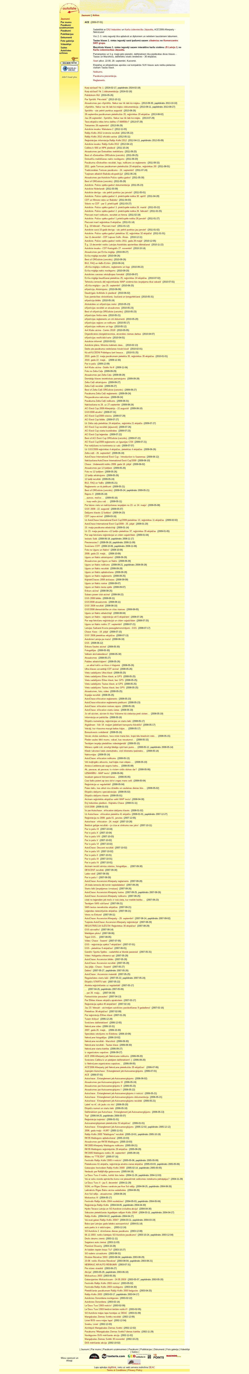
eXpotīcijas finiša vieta (96, 315)
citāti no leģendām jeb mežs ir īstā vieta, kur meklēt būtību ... (115, 900)
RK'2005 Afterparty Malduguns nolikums (104, 1145)
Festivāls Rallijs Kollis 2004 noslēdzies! (104, 1201)
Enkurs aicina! (92, 591)
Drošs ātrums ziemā (95, 1238)
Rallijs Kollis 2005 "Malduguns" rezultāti (104, 1134)
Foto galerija (67, 41)
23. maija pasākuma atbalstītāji (100, 527)
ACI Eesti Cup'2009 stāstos (98, 416)
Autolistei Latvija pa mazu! (98, 639)
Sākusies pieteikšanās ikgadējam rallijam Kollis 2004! (111, 1212)
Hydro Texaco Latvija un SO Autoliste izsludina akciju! (111, 1208)
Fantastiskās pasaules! (96, 996)
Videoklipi (66, 44)
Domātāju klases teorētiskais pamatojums (105, 378)
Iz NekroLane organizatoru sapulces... (103, 1063)
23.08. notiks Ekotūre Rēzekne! (100, 1261)
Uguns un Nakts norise (96, 583)
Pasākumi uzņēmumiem (66, 26)
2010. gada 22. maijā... (96, 360)
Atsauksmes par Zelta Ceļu (98, 375)
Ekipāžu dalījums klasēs (97, 795)
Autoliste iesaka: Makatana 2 (99, 129)
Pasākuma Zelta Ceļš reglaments (101, 393)
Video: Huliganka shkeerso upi (100, 955)
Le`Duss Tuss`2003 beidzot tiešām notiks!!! (106, 1309)
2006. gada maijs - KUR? (97, 1130)
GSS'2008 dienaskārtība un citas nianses (105, 609)
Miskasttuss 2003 (93, 1276)
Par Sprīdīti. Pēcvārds (96, 99)
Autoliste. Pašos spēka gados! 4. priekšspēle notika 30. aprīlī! (115, 196)
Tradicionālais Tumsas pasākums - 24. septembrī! (109, 170)
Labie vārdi (90, 873)
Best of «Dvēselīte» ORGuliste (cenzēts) (105, 155)
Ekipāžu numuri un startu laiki (99, 1108)
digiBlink (112, 1367)
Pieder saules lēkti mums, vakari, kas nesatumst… (110, 739)
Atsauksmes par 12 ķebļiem (98, 468)
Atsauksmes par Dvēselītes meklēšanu (104, 151)
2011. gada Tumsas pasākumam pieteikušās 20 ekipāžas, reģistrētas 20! (121, 166)
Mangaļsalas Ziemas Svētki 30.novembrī (105, 1339)
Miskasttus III (91, 1197)
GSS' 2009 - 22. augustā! (97, 509)
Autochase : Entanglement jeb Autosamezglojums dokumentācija (117, 1097)
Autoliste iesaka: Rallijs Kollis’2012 (102, 144)
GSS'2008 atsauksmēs (96, 602)
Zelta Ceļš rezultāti (94, 386)
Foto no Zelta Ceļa (94, 371)
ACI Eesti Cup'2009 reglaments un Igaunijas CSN (109, 442)
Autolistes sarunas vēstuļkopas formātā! (104, 274)
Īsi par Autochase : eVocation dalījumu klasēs (107, 810)
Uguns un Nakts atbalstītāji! (98, 613)
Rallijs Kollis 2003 (93, 1294)
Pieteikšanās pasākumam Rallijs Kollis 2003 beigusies (111, 1290)
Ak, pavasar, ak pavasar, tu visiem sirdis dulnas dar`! (111, 769)
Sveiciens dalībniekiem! (96, 1022)
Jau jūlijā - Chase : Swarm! (98, 967)
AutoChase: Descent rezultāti (99, 847)
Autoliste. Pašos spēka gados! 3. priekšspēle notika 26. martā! (116, 207)
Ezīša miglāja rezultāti (96, 255)
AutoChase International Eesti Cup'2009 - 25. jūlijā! (109, 524)
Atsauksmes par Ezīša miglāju (100, 252)
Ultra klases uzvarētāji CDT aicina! (102, 669)
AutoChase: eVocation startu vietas (102, 710)
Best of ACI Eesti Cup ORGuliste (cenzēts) (106, 438)
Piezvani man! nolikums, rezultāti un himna (106, 215)
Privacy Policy (135, 1370)
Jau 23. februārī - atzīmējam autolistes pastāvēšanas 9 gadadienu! (117, 1007)
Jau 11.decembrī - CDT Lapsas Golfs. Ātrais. (107, 237)
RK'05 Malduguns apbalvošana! (100, 1138)
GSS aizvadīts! (92, 929)
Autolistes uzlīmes (65, 51)
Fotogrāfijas (90, 650)
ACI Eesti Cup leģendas (96, 434)
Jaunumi (85, 15)
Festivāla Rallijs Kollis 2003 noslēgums (104, 1287)
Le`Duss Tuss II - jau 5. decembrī (101, 1182)
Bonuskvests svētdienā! (96, 732)
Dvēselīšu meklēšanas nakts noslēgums (104, 159)
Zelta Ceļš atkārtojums (96, 382)
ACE (87, 1074)
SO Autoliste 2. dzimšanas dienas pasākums (107, 1231)
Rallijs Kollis (91, 1216)
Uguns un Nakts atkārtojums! (99, 557)
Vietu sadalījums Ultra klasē (98, 672)
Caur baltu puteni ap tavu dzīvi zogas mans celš (108, 780)
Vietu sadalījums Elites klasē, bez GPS (104, 680)
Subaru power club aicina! (97, 594)
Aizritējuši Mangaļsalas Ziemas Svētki (103, 1328)
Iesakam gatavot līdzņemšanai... (101, 777)
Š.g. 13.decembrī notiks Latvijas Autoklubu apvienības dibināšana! (117, 244)
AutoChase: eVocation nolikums (100, 758)
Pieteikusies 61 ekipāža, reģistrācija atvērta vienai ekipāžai (114, 1164)
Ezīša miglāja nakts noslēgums (100, 270)
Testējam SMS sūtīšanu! (97, 903)
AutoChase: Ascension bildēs (99, 959)
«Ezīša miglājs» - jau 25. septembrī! (102, 285)
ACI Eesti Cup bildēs (95, 419)
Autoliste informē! (93, 341)
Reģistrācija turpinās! (95, 1119)
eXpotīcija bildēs (93, 300)
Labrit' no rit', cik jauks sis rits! (100, 1104)
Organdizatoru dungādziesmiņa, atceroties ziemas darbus (113, 334)
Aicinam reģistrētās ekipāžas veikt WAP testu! (108, 799)
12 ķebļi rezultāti (93, 479)
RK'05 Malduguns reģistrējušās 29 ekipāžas (106, 1149)
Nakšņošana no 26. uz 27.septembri (102, 404)
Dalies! (88, 970)
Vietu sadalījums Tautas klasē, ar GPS (104, 684)
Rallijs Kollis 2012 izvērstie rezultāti (102, 133)
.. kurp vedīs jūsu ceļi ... (97, 501)
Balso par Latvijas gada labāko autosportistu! (107, 1223)
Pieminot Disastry (93, 1246)
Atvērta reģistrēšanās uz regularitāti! (102, 985)
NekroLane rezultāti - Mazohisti (100, 1041)
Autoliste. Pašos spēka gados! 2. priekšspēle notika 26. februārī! (116, 211)
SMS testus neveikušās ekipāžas (101, 907)
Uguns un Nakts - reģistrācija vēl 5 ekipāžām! (107, 617)
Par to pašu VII (92, 851)
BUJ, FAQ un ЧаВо (94, 483)
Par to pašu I (91, 877)
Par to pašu (90, 363)
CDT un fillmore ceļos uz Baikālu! (101, 200)
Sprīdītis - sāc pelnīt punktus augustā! (103, 110)
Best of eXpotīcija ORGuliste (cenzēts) (104, 311)
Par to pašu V (91, 840)
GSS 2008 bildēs (93, 598)
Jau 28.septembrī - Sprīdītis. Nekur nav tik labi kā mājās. (113, 118)
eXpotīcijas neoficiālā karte (98, 337)
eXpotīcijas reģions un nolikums (100, 323)
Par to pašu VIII (92, 836)
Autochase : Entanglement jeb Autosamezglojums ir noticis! (114, 1093)
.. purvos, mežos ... (94, 497)
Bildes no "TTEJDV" (95, 1156)
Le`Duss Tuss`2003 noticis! (98, 1305)
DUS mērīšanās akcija (96, 1343)
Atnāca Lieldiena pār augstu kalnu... (102, 765)
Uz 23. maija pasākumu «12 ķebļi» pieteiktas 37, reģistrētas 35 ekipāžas (120, 531)
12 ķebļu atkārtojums (95, 475)
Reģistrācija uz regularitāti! (98, 784)
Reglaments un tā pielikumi (98, 486)
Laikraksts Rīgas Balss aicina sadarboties (105, 1190)
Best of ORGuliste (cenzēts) (98, 181)
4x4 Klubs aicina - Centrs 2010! (100, 330)
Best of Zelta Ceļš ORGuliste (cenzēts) (104, 390)
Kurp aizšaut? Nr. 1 (94, 87)
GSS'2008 (90, 806)
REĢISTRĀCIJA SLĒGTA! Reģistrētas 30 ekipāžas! (110, 926)
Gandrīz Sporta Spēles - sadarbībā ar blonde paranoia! (111, 952)
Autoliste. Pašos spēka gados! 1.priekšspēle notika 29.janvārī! (115, 218)
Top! (87, 1115)
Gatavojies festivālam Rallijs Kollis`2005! (105, 1168)
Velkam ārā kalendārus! (96, 654)
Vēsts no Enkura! (93, 914)
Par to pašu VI (92, 844)
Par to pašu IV (92, 862)
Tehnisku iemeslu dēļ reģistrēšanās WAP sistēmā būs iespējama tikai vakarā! (123, 282)
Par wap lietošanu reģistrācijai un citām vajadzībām (110, 535)
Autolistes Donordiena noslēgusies (102, 1298)
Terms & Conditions (116, 1370)
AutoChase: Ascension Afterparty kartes (104, 892)
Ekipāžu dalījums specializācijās (101, 792)
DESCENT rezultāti (94, 870)
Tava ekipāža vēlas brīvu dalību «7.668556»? (107, 121)
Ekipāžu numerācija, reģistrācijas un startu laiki (108, 721)
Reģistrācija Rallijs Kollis (97, 1205)
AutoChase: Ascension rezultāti (100, 963)
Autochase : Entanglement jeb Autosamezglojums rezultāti (113, 1101)
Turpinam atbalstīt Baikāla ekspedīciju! (104, 174)
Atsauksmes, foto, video (97, 691)
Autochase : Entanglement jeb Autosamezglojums (109, 1078)
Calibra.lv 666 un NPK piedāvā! (100, 148)
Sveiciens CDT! (92, 546)
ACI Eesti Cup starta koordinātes (101, 430)
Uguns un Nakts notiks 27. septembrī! (103, 624)
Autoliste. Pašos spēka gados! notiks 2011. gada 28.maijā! (113, 241)
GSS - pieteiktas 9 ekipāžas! (99, 948)
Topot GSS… (91, 937)
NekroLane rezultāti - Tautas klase (101, 1045)
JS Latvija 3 (171, 47)
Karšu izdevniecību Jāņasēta (139, 29)
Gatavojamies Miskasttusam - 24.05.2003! (105, 1279)
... (86, 989)
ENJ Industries (114, 29)
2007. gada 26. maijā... (96, 1030)
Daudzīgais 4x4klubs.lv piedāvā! (101, 293)
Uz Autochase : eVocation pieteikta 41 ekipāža (107, 814)
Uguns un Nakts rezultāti (97, 568)
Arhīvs (95, 15)
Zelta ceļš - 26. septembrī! (98, 453)
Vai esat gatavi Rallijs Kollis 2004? (102, 1220)
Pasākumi (66, 30)
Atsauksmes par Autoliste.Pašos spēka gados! (108, 177)
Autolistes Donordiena (95, 1302)
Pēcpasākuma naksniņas (97, 397)
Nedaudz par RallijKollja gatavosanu (102, 1171)
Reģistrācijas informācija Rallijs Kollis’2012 (106, 140)
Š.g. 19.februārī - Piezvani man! (100, 226)
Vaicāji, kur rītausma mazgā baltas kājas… (106, 728)
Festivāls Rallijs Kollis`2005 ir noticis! (103, 1160)
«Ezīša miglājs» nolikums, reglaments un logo (107, 267)
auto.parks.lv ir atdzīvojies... (99, 1227)
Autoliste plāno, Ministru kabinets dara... (104, 345)
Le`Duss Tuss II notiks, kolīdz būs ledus (104, 1175)
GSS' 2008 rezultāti (94, 605)
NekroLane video (93, 1026)
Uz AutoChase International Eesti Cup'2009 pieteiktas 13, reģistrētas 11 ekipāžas (124, 520)
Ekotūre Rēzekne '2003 (96, 1257)
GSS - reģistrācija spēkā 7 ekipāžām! (103, 944)
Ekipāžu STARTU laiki (96, 981)
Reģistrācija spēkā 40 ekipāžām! (101, 1004)
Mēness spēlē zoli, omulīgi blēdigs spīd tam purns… (110, 747)
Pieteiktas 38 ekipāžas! (96, 1011)
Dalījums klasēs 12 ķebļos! (98, 512)
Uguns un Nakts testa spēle (98, 587)
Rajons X (89, 494)
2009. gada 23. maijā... (96, 553)
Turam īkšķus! (92, 1019)
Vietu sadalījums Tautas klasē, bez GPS (105, 687)
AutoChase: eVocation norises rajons (103, 706)
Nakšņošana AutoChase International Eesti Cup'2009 (110, 460)
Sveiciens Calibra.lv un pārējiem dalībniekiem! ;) (108, 1060)
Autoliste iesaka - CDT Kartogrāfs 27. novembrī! (108, 248)
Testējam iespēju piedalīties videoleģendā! (105, 743)
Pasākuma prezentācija (104, 76)
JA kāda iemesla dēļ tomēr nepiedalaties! (105, 885)
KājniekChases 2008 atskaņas (100, 579)
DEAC (152, 1367)
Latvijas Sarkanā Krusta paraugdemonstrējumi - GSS (111, 628)
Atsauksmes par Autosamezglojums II (103, 1086)
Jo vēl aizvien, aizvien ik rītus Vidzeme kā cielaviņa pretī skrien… (117, 713)
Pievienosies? (91, 542)
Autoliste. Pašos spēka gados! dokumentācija (107, 185)
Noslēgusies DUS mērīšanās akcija (102, 1335)
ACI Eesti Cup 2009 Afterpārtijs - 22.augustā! (107, 408)
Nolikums (97, 72)
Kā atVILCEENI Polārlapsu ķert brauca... (105, 352)
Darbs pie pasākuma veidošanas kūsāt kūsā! (107, 349)
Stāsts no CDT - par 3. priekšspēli (101, 203)
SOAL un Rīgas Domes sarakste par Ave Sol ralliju (110, 1186)
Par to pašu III (92, 859)
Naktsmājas (90, 754)
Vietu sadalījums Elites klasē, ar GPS (103, 676)
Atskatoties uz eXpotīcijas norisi (101, 304)
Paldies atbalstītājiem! (96, 661)
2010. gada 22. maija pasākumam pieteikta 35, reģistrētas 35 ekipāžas (119, 356)
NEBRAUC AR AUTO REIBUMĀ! (101, 1264)
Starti (95, 61)
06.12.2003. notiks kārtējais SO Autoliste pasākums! (110, 1235)
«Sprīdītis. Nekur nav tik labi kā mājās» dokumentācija (111, 107)
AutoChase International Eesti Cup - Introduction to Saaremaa (115, 457)
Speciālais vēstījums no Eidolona (101, 1034)
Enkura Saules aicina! (95, 646)
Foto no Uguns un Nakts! (97, 550)
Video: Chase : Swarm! (96, 940)
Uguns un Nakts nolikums (97, 564)
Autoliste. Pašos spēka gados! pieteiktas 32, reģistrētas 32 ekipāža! (118, 233)
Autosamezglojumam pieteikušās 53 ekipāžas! (108, 1123)
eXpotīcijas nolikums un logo (99, 326)
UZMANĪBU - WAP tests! (97, 773)
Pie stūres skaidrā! (94, 1268)
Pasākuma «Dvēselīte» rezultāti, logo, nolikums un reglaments (115, 162)
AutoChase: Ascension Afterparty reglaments (107, 881)
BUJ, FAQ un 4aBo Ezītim (98, 263)
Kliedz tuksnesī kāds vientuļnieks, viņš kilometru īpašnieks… (115, 751)
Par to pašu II (91, 855)
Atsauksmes (91, 658)
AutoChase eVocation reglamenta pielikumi (106, 702)
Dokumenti (66, 37)
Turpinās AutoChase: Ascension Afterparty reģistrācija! (111, 922)
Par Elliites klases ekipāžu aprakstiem (103, 1000)
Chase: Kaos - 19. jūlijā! (96, 631)
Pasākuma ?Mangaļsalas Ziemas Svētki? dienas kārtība (112, 1331)
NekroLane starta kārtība (97, 1048)
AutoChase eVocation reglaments (101, 698)
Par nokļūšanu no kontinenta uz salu (102, 445)
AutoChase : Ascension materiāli (101, 974)
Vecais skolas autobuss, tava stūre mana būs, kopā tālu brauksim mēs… (121, 736)
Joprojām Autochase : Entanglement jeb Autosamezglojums (114, 1071)
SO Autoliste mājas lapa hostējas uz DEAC (106, 1313)
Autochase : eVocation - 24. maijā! (102, 821)
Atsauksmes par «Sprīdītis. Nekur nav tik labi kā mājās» (112, 103)
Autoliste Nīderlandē (95, 188)
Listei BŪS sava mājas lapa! (99, 1320)
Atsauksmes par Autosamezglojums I (103, 1089)
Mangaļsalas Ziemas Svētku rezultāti (103, 1316)
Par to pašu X (91, 833)
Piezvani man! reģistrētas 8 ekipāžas (103, 222)
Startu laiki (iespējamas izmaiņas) (101, 888)
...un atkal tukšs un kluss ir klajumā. (102, 665)
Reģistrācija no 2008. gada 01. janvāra (103, 818)
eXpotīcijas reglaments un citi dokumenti (105, 319)
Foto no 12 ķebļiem (94, 471)
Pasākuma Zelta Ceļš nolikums (100, 401)
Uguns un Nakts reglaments (98, 576)
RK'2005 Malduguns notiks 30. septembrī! (105, 1153)
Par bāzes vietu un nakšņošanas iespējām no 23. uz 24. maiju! (116, 505)
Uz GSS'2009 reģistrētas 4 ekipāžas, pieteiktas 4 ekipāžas (113, 449)
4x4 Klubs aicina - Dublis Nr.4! (99, 367)
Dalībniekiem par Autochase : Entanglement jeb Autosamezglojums (118, 1112)
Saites (64, 47)
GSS (87, 643)
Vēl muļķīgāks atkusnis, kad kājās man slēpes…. (109, 762)
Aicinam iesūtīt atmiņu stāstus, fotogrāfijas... (107, 866)
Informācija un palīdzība (96, 717)
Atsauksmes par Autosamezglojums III (104, 1082)
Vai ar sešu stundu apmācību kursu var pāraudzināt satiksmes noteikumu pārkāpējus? (127, 1179)
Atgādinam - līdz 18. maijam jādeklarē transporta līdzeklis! (113, 725)
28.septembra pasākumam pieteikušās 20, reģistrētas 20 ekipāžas (117, 114)
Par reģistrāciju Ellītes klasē (98, 1015)
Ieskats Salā (91, 538)
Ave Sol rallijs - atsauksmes (98, 1194)
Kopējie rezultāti (92, 695)
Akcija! (88, 1272)
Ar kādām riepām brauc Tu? (98, 1249)
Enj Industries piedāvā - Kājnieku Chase (104, 803)
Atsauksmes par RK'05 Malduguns (102, 1141)
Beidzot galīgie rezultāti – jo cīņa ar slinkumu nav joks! (112, 825)
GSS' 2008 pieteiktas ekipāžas (100, 635)
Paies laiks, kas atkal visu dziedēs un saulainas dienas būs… (115, 788)
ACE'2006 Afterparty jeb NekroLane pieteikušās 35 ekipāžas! (115, 1067)
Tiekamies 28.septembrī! (97, 125)
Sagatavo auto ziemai (95, 1242)
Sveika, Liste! (91, 1324)
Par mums (66, 22)
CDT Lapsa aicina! (94, 516)
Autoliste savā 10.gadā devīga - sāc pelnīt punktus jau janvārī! (115, 229)
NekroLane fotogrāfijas (96, 1037)
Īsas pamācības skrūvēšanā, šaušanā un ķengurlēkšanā (112, 296)
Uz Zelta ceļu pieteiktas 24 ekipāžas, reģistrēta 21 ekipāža (113, 423)
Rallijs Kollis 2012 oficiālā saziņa (101, 136)
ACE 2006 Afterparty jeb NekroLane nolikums (107, 1056)
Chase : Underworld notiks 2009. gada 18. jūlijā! (108, 464)
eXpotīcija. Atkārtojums (96, 289)
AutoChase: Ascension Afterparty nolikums (106, 896)
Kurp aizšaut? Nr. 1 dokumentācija (101, 91)
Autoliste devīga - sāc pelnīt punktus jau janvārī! (108, 192)
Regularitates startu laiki (96, 978)
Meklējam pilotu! (93, 933)
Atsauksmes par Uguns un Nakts (101, 561)
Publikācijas (67, 34)
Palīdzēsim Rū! (92, 95)
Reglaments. (99, 80)
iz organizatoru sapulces (97, 1052)
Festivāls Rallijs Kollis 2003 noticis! (102, 1283)
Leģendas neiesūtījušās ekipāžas (101, 911)
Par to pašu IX (92, 829)
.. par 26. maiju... (93, 993)
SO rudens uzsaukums (96, 1253)
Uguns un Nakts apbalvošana (99, 572)
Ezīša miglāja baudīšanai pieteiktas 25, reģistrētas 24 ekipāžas (116, 278)
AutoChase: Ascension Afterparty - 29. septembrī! (109, 918)
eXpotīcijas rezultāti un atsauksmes (102, 308)
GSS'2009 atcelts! (93, 412)
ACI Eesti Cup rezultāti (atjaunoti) (101, 427)
